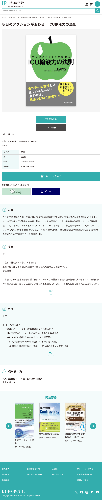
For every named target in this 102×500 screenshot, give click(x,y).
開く (51, 291)
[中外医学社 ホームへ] (13, 5)
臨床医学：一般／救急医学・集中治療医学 (23, 17)
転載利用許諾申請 (84, 474)
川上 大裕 (6, 134)
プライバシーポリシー (86, 469)
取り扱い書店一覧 (34, 474)
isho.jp (16, 191)
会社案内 (5, 469)
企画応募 (5, 480)
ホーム (4, 17)
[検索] (97, 10)
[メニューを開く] (97, 4)
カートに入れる (54, 176)
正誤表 (53, 127)
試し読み (53, 119)
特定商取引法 (57, 474)
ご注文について (33, 469)
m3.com (46, 191)
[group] (25, 426)
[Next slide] (93, 426)
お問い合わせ (82, 480)
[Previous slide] (9, 426)
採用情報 (5, 474)
